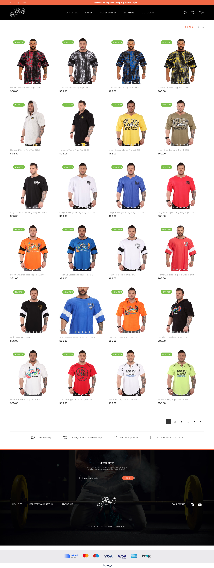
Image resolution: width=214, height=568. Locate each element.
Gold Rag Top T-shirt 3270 (23, 337)
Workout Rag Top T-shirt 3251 (123, 399)
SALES (89, 12)
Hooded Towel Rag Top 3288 (25, 150)
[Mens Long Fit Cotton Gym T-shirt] (82, 373)
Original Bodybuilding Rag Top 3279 (176, 212)
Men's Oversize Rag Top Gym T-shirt (176, 274)
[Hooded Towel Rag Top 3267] (181, 310)
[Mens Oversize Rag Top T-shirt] (33, 61)
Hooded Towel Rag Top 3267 (172, 337)
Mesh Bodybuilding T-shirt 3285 (124, 150)
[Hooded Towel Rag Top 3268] (131, 310)
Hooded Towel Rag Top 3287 (74, 150)
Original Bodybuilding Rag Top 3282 (28, 212)
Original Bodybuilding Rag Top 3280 (126, 212)
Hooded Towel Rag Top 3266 (25, 399)
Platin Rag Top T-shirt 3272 (121, 274)
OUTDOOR (148, 12)
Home (24, 3)
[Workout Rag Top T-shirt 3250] (181, 373)
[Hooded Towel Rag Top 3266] (33, 373)
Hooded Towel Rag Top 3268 (123, 337)
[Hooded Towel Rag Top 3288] (33, 123)
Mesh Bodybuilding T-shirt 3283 (174, 150)
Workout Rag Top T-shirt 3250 (173, 399)
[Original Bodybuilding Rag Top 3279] (181, 185)
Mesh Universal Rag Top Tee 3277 (27, 274)
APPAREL (72, 12)
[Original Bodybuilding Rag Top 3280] (131, 185)
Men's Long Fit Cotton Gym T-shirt (76, 399)
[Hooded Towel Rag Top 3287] (82, 123)
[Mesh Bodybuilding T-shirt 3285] (131, 123)
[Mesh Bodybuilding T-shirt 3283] (181, 123)
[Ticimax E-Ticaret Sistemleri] (107, 565)
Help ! (13, 3)
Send (128, 478)
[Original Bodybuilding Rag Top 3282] (33, 185)
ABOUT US (67, 504)
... (188, 421)
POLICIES (17, 504)
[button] (26, 82)
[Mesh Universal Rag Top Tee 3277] (33, 248)
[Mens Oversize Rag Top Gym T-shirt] (181, 248)
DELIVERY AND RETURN (41, 504)
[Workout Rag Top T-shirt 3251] (131, 373)
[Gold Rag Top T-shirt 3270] (33, 310)
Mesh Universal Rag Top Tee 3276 (76, 274)
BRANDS (129, 12)
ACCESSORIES (108, 12)
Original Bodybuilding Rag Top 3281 (77, 212)
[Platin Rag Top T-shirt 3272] (131, 248)
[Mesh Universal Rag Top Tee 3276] (82, 248)
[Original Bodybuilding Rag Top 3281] (82, 185)
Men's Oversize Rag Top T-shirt (25, 87)
